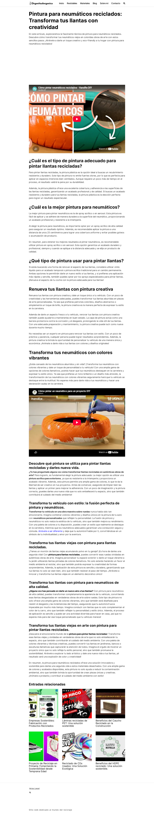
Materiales (85, 3)
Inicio (61, 3)
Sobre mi (104, 3)
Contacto (115, 3)
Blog (95, 3)
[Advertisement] (77, 65)
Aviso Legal (34, 788)
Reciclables (72, 3)
